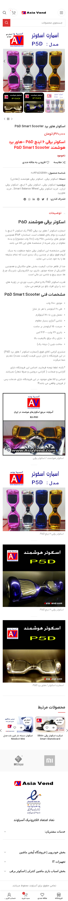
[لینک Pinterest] (38, 199)
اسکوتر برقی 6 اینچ (30, 185)
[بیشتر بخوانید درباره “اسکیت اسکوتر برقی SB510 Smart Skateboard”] (53, 727)
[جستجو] (4, 12)
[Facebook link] (47, 199)
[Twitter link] (43, 199)
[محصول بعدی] (4, 119)
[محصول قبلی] (12, 119)
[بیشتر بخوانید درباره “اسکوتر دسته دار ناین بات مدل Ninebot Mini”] (21, 727)
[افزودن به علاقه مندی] (47, 727)
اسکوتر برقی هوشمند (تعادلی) (27, 179)
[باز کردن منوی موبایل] (61, 12)
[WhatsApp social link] (29, 199)
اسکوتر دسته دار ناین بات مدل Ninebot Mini (18, 737)
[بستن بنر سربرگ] (4, 3)
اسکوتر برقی (51, 179)
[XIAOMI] (49, 761)
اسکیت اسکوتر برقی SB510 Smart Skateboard (50, 737)
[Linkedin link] (34, 199)
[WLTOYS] (18, 761)
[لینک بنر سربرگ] (39, 3)
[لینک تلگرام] (24, 199)
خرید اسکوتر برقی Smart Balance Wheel (36, 189)
